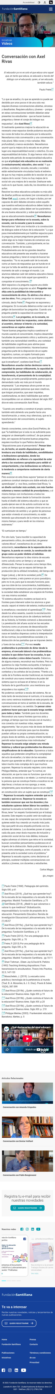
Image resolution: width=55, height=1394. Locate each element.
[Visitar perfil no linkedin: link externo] (32, 1229)
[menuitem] (39, 2)
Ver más (34, 1273)
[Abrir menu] (51, 9)
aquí (15, 198)
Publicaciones (8, 1353)
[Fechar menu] (51, 4)
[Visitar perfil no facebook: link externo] (22, 1229)
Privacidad (34, 1362)
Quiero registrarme (27, 1208)
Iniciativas (6, 1358)
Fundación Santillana (11, 1344)
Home (4, 1339)
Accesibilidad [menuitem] (28, 2)
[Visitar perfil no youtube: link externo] (38, 1229)
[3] (3, 904)
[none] (39, 2)
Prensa (33, 1339)
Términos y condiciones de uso (40, 1355)
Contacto (34, 1344)
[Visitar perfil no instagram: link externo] (27, 1229)
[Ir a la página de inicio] (28, 8)
